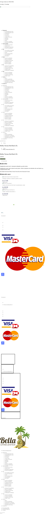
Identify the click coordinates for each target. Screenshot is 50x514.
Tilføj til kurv (2, 158)
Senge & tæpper (8, 62)
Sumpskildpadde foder (9, 32)
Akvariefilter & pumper (9, 50)
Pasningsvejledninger (9, 42)
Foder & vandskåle (8, 41)
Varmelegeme (7, 54)
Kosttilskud (7, 33)
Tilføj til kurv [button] (5, 182)
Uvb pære (7, 34)
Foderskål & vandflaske (9, 80)
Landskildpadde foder (9, 31)
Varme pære (7, 35)
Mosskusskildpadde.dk (8, 302)
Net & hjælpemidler (8, 53)
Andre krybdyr (5, 43)
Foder (6, 52)
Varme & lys (7, 45)
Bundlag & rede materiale (10, 81)
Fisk (3, 49)
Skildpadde (4, 30)
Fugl (3, 71)
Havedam (7, 55)
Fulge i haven (7, 75)
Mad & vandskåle (8, 59)
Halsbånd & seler (8, 61)
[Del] (2, 512)
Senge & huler (7, 69)
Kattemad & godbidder (9, 65)
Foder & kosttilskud (8, 48)
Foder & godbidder (8, 58)
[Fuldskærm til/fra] (1, 512)
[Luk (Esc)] (4, 512)
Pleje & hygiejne (8, 63)
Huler (6, 40)
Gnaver (3, 76)
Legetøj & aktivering (9, 60)
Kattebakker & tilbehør (9, 70)
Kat (3, 64)
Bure (6, 78)
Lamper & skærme (8, 37)
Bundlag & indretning (9, 47)
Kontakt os (4, 83)
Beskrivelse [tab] (4, 161)
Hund (3, 57)
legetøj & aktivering (8, 82)
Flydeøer (6, 39)
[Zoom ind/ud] (0, 512)
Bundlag (6, 38)
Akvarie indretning (8, 51)
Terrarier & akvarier (8, 44)
